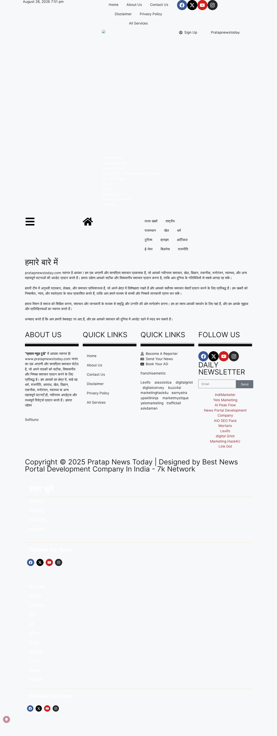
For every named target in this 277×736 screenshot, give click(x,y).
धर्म (179, 230)
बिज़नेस (165, 249)
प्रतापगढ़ (36, 501)
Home (113, 5)
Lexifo (107, 189)
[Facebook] (182, 5)
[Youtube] (202, 5)
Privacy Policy (151, 14)
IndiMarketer (112, 158)
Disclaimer (123, 14)
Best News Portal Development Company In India (131, 465)
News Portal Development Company (131, 174)
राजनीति (183, 249)
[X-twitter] (192, 5)
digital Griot (111, 194)
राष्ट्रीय (170, 221)
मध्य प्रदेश (37, 520)
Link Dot (108, 205)
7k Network (176, 469)
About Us (134, 5)
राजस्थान (150, 230)
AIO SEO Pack (113, 179)
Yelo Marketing (114, 163)
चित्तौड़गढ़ (36, 510)
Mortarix (109, 184)
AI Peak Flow (112, 168)
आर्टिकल (182, 240)
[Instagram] (212, 5)
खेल (166, 230)
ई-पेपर (148, 249)
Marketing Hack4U (117, 199)
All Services (138, 23)
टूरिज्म (148, 240)
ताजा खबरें (151, 221)
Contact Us (159, 5)
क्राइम (164, 240)
